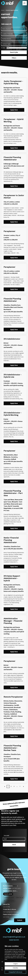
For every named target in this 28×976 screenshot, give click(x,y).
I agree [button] (15, 964)
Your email (6, 835)
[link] (6, 3)
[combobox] (14, 39)
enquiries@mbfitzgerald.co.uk (14, 937)
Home (2, 10)
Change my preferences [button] (15, 972)
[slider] (8, 48)
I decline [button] (15, 968)
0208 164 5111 (14, 940)
